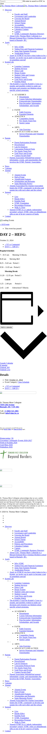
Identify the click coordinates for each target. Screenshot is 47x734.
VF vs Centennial (12, 244)
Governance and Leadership (25, 533)
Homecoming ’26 (6, 438)
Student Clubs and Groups (24, 592)
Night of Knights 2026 (8, 443)
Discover (8, 526)
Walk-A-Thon (19, 722)
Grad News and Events (23, 596)
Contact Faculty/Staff (22, 672)
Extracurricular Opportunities (30, 618)
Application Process (22, 570)
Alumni (8, 685)
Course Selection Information (30, 616)
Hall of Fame (19, 692)
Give (16, 711)
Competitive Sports (26, 635)
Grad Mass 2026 (6, 445)
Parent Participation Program (25, 659)
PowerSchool (19, 661)
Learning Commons (22, 583)
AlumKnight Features (22, 694)
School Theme (20, 540)
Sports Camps (24, 640)
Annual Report (20, 537)
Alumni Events (20, 690)
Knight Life (9, 579)
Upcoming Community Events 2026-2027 (16, 440)
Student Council (20, 594)
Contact (8, 731)
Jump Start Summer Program (25, 568)
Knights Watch (20, 598)
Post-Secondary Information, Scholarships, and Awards (30, 621)
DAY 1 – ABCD (12, 247)
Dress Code (18, 587)
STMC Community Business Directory (29, 550)
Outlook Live (5, 370)
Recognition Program (22, 720)
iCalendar (3, 365)
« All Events (4, 224)
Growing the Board (21, 535)
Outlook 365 (5, 367)
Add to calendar (6, 327)
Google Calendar (6, 363)
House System (19, 590)
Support (8, 707)
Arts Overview (25, 646)
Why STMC (19, 563)
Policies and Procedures (23, 544)
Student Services (20, 585)
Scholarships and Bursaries (24, 696)
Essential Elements (26, 631)
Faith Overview (25, 629)
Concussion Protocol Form (24, 666)
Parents (7, 655)
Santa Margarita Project (23, 698)
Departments (24, 613)
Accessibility (19, 542)
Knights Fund (19, 716)
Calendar (8, 683)
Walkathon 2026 (6, 447)
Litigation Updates (21, 546)
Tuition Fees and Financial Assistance (28, 566)
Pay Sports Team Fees (27, 637)
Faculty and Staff (20, 531)
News (7, 681)
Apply (7, 559)
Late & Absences (20, 663)
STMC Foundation (21, 718)
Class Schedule (23, 382)
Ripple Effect (19, 713)
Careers (17, 548)
